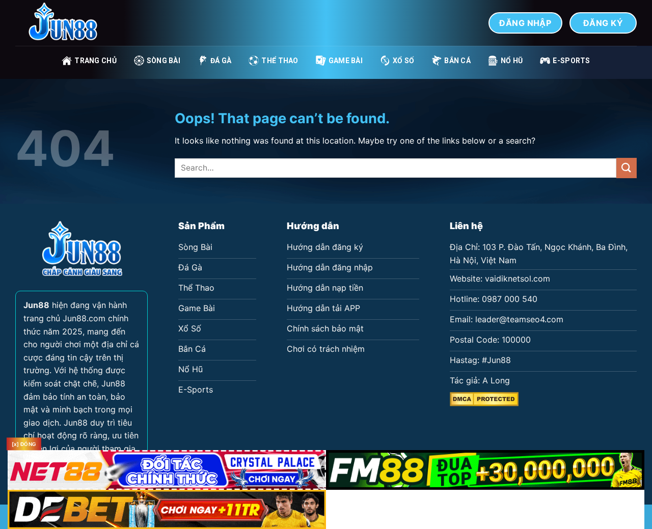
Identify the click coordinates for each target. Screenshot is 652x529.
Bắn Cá (457, 61)
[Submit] (626, 168)
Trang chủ (95, 61)
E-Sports (571, 61)
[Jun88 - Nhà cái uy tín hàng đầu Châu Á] (66, 23)
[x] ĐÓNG (24, 444)
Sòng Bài (163, 61)
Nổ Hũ (512, 61)
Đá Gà (220, 61)
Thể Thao (279, 61)
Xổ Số (403, 61)
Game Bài (346, 61)
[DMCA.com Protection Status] (484, 398)
